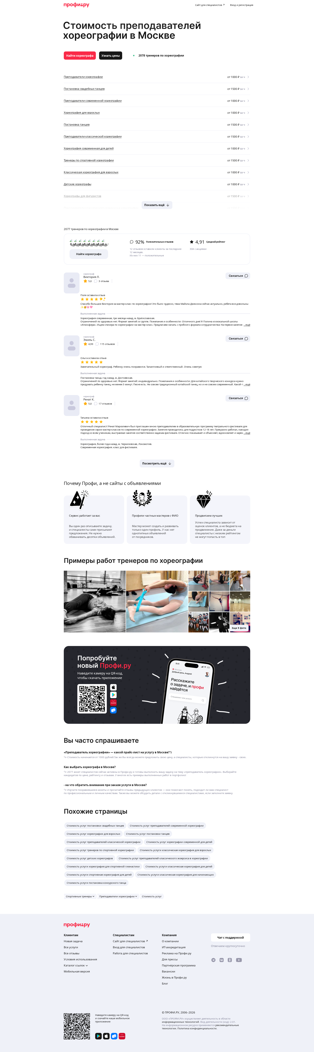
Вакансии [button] (168, 971)
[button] (238, 276)
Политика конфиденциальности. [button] (197, 1028)
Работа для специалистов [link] (130, 953)
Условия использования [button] (80, 959)
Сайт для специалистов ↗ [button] (130, 941)
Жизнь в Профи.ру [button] (174, 977)
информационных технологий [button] (180, 1021)
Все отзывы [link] (71, 953)
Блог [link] (165, 983)
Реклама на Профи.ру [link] (176, 953)
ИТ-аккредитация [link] (174, 947)
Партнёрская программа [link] (179, 965)
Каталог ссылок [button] (74, 965)
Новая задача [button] (73, 941)
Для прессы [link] (170, 959)
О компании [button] (170, 941)
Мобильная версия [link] (77, 971)
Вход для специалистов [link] (129, 947)
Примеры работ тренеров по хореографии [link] (133, 560)
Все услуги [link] (71, 947)
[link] (80, 55)
